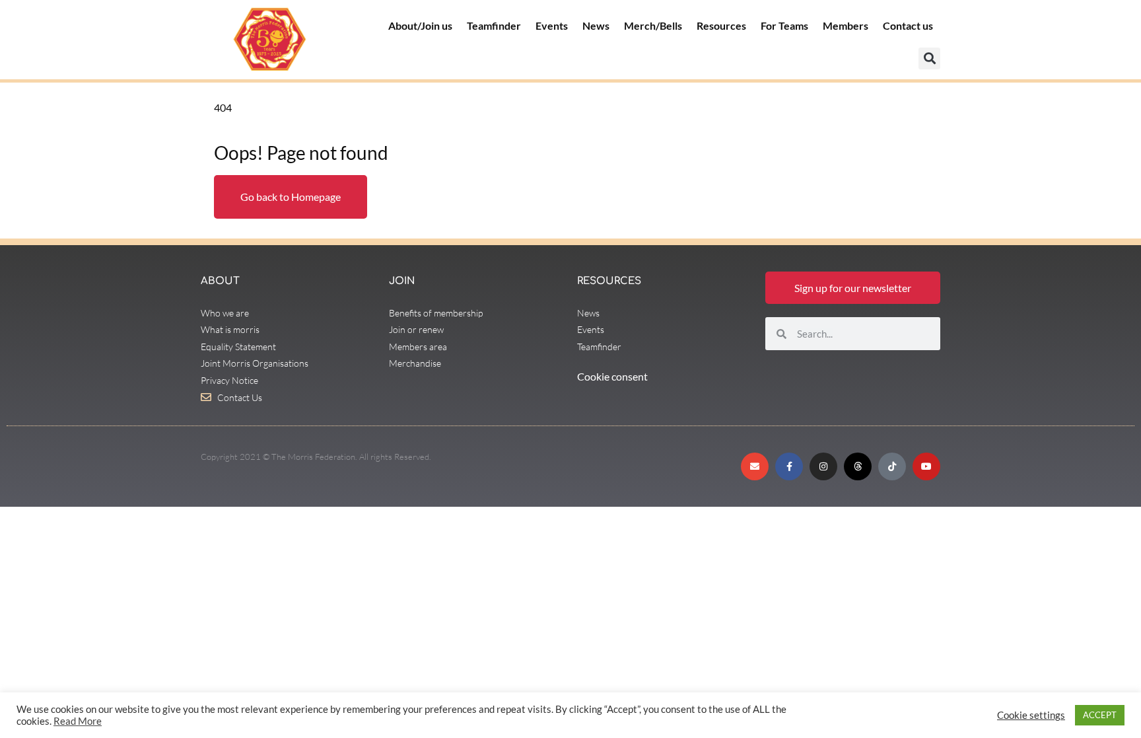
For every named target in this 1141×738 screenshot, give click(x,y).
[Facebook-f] (789, 466)
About (220, 281)
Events (552, 25)
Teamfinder (494, 25)
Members (845, 25)
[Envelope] (755, 466)
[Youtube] (926, 466)
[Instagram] (823, 466)
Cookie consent (612, 376)
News (595, 25)
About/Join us (420, 25)
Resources (721, 25)
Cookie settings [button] (1031, 715)
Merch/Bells (653, 25)
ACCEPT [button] (1100, 715)
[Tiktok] (892, 466)
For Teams (784, 25)
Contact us (908, 25)
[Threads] (858, 466)
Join (402, 281)
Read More (77, 721)
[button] (929, 58)
